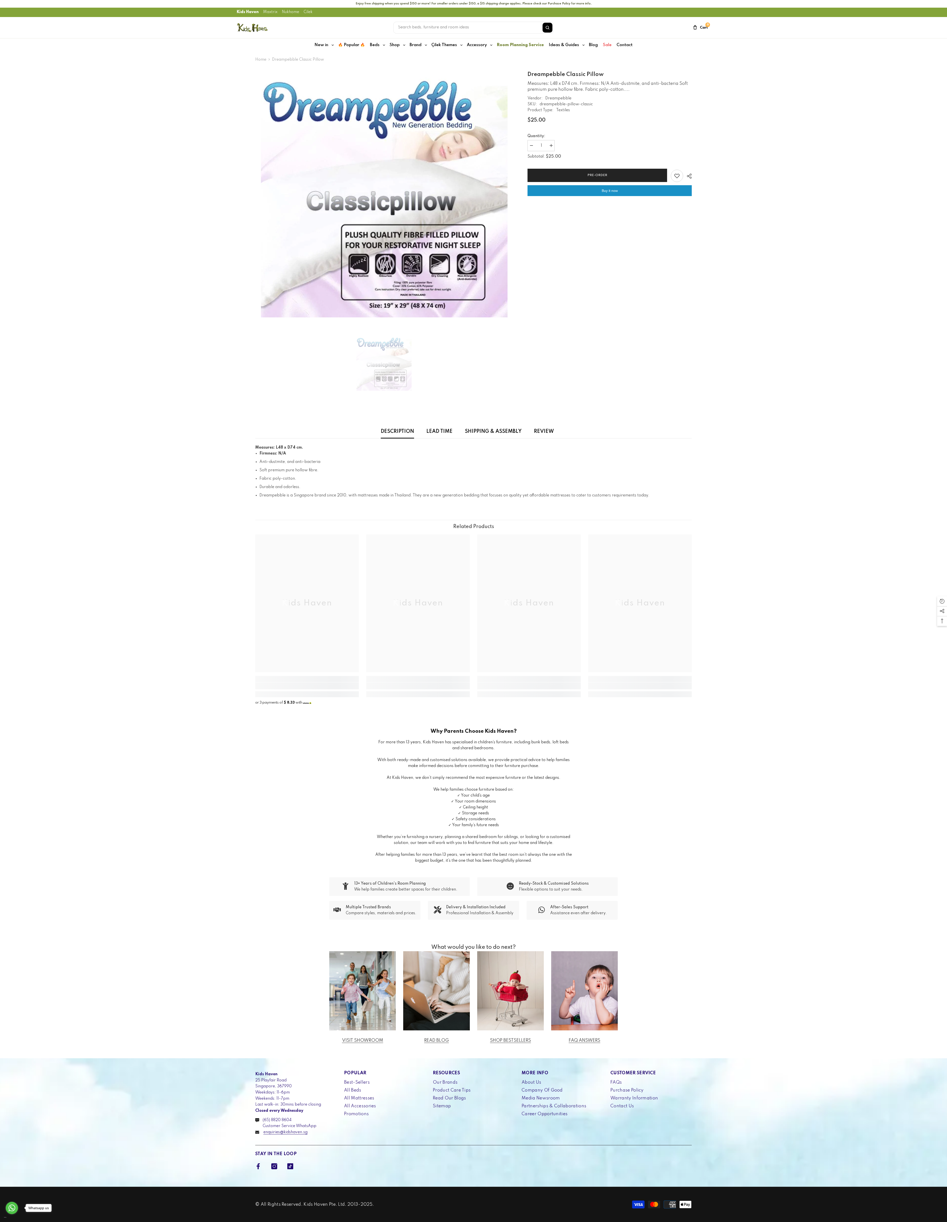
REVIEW (544, 431)
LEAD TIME (439, 431)
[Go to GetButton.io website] (12, 1217)
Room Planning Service (520, 45)
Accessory (477, 45)
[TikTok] (290, 1166)
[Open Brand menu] (426, 45)
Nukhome (290, 12)
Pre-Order (597, 175)
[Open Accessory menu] (491, 45)
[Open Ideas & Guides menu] (583, 45)
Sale (607, 45)
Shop (394, 45)
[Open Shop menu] (404, 45)
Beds (375, 45)
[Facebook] (258, 1166)
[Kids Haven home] (252, 28)
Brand (415, 45)
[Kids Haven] (362, 990)
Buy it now (610, 191)
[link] (307, 685)
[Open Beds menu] (384, 45)
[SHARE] (687, 176)
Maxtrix (270, 12)
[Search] (547, 28)
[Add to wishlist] (677, 176)
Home (260, 60)
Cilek (308, 12)
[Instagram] (274, 1166)
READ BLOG (436, 1040)
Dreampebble (558, 98)
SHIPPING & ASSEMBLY (493, 431)
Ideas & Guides (564, 45)
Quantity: (536, 136)
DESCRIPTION (397, 431)
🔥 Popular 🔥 (351, 45)
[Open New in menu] (333, 45)
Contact (625, 45)
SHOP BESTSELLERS (510, 1040)
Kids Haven (248, 12)
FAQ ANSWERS (584, 1040)
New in (321, 45)
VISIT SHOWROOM (362, 1040)
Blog (593, 45)
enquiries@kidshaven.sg (285, 1132)
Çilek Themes (444, 45)
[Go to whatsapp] (12, 1208)
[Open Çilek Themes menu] (461, 45)
